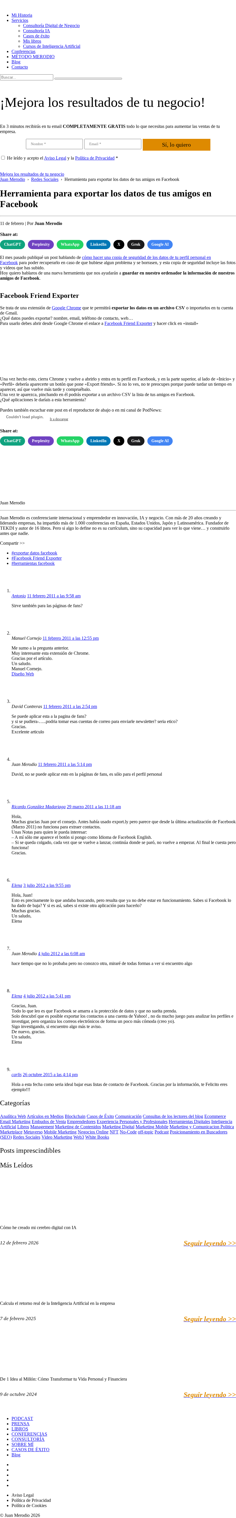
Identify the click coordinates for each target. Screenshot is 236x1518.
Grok (135, 244)
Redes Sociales (26, 1137)
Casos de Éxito (100, 1116)
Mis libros (32, 41)
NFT (114, 1131)
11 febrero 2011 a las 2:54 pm (70, 706)
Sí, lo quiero (176, 144)
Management (42, 1126)
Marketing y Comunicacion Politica (202, 1126)
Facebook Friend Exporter (128, 323)
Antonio (19, 595)
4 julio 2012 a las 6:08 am (61, 953)
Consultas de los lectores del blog (173, 1116)
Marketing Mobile (152, 1126)
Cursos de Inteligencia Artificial (51, 46)
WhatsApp (70, 244)
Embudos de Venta (49, 1121)
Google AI (160, 244)
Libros (23, 1126)
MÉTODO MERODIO (33, 56)
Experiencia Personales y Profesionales (132, 1121)
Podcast (162, 1131)
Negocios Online (93, 1131)
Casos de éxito (36, 35)
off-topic (145, 1131)
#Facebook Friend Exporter (37, 558)
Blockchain (75, 1116)
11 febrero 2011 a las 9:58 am (54, 595)
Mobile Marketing (60, 1131)
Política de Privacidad (95, 158)
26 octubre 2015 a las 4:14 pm (50, 1074)
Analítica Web (13, 1116)
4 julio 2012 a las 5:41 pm (47, 995)
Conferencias (23, 51)
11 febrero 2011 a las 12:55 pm (71, 638)
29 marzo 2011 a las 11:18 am (94, 806)
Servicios (20, 20)
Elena (17, 885)
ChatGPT (12, 244)
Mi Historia (22, 15)
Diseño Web (23, 673)
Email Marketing (15, 1121)
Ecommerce (215, 1116)
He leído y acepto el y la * (62, 158)
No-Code (128, 1131)
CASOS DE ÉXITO (31, 1449)
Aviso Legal (55, 158)
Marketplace (11, 1131)
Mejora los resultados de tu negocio (32, 174)
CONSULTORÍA (28, 1439)
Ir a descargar (59, 419)
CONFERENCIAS (29, 1434)
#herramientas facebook (33, 563)
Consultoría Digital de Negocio (51, 25)
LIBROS (20, 1428)
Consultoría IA (36, 30)
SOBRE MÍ (22, 1444)
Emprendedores (81, 1121)
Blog (16, 61)
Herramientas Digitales (189, 1121)
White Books (97, 1137)
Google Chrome (66, 307)
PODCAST (22, 1418)
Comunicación (128, 1116)
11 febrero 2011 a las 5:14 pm (65, 764)
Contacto (20, 67)
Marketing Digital (118, 1126)
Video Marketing (56, 1137)
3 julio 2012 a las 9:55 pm (47, 885)
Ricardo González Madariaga (39, 806)
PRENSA (21, 1423)
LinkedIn (98, 244)
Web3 (78, 1137)
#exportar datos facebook (34, 552)
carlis (17, 1074)
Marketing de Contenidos (78, 1126)
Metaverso (33, 1131)
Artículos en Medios (45, 1116)
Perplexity (41, 244)
